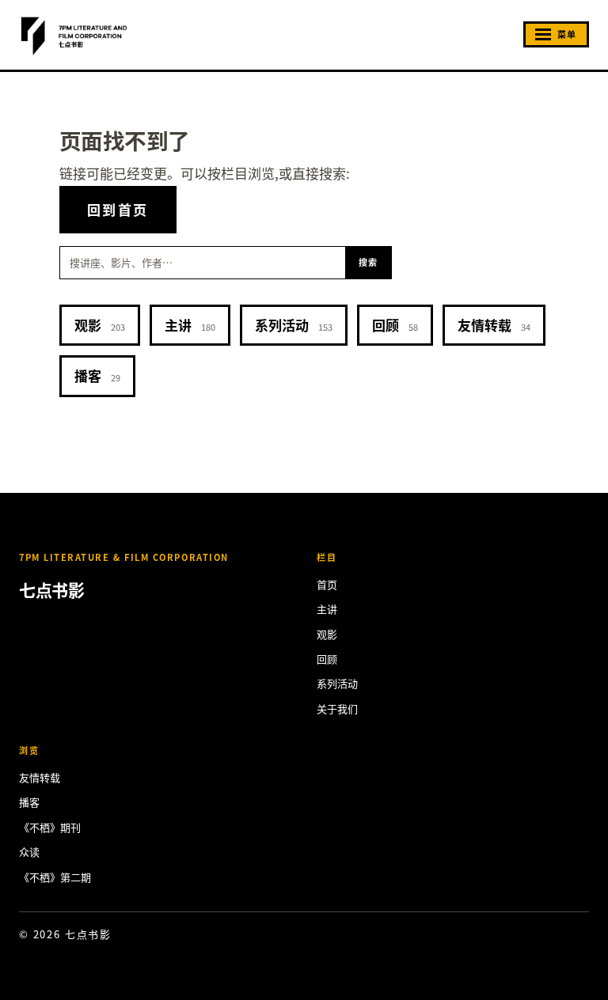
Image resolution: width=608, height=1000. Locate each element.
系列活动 (293, 325)
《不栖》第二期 (55, 876)
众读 (29, 851)
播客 (97, 375)
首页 (327, 584)
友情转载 (494, 325)
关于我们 (337, 708)
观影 (99, 325)
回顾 (395, 325)
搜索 (368, 262)
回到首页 (118, 209)
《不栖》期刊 (50, 827)
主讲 (190, 325)
